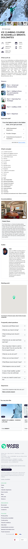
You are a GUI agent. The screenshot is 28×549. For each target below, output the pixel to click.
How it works (21, 142)
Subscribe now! (6, 469)
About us (3, 499)
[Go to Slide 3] (15, 24)
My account (4, 505)
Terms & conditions (6, 522)
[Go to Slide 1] (3, 24)
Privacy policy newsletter (7, 518)
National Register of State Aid (7, 475)
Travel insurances (5, 531)
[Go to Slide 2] (9, 24)
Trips (2, 487)
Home (2, 485)
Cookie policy (4, 520)
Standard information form (7, 529)
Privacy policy (4, 515)
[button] (14, 10)
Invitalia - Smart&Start (5, 479)
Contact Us (3, 509)
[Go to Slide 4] (21, 24)
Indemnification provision (7, 527)
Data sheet (3, 525)
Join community (5, 507)
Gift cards (3, 496)
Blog (2, 494)
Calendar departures (6, 489)
